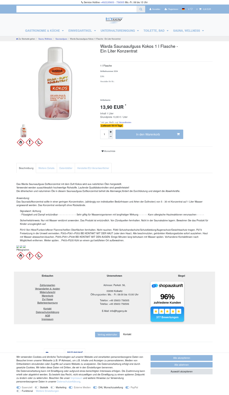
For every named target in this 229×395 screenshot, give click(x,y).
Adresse (107, 285)
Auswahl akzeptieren (182, 371)
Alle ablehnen (181, 364)
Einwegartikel (80, 31)
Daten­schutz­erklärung (68, 381)
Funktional (27, 390)
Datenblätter (65, 168)
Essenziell (27, 387)
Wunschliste (109, 151)
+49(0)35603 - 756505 (112, 2)
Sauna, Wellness (187, 31)
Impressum (76, 378)
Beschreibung (26, 168)
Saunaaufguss (61, 38)
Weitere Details (46, 168)
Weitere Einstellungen (47, 390)
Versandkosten (125, 122)
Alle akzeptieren (181, 357)
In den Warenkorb (148, 134)
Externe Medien (82, 387)
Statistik (44, 387)
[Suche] (140, 9)
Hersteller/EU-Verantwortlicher (93, 168)
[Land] (183, 9)
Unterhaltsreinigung (118, 31)
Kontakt (127, 334)
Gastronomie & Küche (43, 31)
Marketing (61, 387)
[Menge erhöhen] (110, 132)
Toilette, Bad (154, 31)
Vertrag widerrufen (107, 334)
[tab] (26, 168)
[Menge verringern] (110, 136)
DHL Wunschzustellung (110, 387)
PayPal (134, 387)
